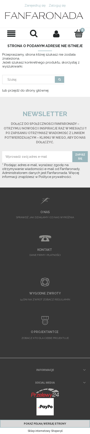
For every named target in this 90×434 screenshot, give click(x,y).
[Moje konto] (56, 34)
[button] (11, 34)
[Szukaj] (59, 79)
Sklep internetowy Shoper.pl (45, 430)
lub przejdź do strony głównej (25, 90)
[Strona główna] (45, 16)
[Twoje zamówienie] (79, 33)
